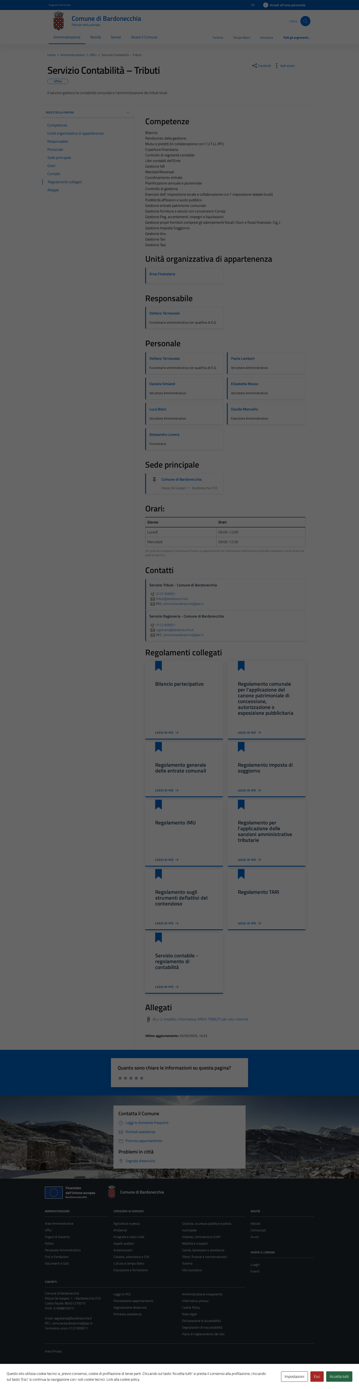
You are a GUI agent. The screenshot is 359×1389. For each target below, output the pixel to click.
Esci (317, 1376)
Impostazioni (294, 1376)
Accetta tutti (339, 1376)
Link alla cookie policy (123, 1379)
